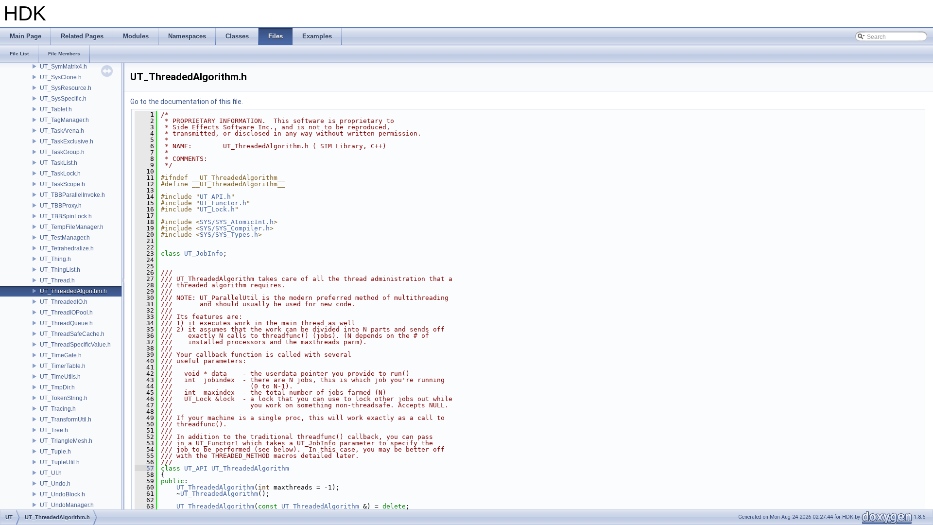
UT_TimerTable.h (63, 366)
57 (144, 468)
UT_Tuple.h (55, 451)
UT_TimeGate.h (61, 355)
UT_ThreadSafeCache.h (72, 334)
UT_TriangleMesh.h (66, 441)
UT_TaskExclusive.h (66, 141)
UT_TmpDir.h (57, 387)
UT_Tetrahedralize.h (67, 248)
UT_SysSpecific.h (63, 98)
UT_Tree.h (54, 430)
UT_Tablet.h (56, 109)
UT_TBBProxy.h (61, 205)
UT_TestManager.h (65, 237)
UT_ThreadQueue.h (66, 323)
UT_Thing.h (55, 259)
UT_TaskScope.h (62, 184)
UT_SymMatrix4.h (63, 66)
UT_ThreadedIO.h (63, 301)
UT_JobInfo (203, 253)
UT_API (195, 468)
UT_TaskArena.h (62, 130)
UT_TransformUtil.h (65, 419)
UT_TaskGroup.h (62, 152)
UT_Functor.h (223, 203)
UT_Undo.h (55, 483)
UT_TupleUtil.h (60, 462)
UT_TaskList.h (58, 162)
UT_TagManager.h (64, 120)
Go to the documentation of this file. (186, 101)
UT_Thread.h (57, 280)
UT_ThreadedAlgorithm (250, 468)
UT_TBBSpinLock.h (66, 216)
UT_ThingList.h (60, 269)
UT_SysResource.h (65, 88)
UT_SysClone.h (61, 77)
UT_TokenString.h (63, 398)
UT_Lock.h (217, 209)
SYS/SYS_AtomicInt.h (237, 222)
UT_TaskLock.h (60, 173)
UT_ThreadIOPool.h (66, 312)
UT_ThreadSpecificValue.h (75, 344)
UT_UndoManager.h (67, 505)
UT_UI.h (51, 473)
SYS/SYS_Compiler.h (235, 228)
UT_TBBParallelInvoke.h (72, 195)
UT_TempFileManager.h (72, 227)
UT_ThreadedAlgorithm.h (73, 291)
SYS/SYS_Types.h (229, 234)
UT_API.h (215, 196)
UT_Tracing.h (58, 408)
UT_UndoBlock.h (62, 494)
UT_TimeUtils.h (60, 376)
